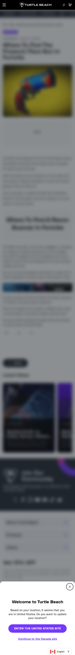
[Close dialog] (69, 586)
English (60, 651)
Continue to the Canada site (37, 639)
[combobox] (60, 651)
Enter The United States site (37, 628)
